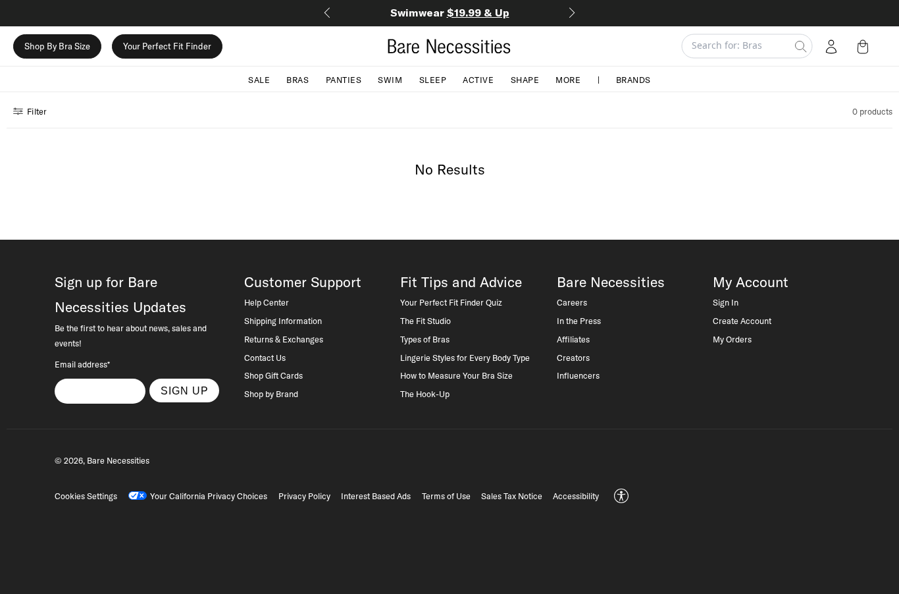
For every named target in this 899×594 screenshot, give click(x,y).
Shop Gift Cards (273, 375)
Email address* (82, 364)
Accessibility (576, 496)
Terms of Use (446, 496)
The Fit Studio (425, 320)
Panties (344, 79)
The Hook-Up (425, 394)
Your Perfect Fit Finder (167, 46)
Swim (390, 79)
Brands (633, 79)
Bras (297, 79)
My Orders (732, 339)
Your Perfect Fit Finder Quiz (451, 302)
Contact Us (265, 357)
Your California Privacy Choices (208, 496)
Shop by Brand (271, 394)
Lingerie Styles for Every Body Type (465, 357)
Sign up (185, 390)
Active (478, 79)
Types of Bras (425, 339)
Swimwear (449, 12)
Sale (259, 79)
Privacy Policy (304, 496)
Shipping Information (283, 320)
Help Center (266, 302)
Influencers (578, 375)
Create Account (742, 320)
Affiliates (573, 339)
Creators (573, 357)
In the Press (579, 320)
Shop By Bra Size (57, 46)
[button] (865, 46)
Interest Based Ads (376, 496)
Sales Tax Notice (511, 496)
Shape (525, 79)
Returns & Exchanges (283, 339)
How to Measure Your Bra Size (456, 375)
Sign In (725, 302)
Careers (572, 302)
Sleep (433, 79)
